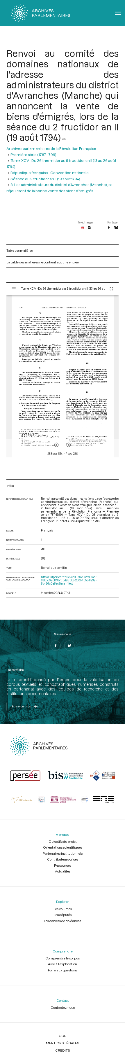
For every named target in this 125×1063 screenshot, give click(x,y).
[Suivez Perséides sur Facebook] (55, 645)
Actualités (62, 871)
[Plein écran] (111, 289)
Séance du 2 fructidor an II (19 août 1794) (45, 178)
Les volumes (62, 909)
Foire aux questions (62, 970)
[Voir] (64, 137)
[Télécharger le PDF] (82, 228)
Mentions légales (62, 1043)
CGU (62, 1036)
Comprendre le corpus (62, 958)
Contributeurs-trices (62, 859)
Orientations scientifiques (62, 847)
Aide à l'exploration (62, 964)
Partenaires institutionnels (63, 853)
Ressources (62, 865)
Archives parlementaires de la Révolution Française (51, 148)
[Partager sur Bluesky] (116, 228)
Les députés (63, 915)
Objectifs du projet (63, 841)
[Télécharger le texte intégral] (89, 228)
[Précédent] (56, 445)
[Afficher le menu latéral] (14, 289)
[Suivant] (69, 445)
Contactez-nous (63, 1007)
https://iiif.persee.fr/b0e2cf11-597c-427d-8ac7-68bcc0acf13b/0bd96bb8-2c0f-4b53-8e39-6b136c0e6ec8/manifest (69, 580)
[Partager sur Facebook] (109, 228)
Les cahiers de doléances (62, 921)
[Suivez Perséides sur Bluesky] (69, 645)
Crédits (62, 1050)
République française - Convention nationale (49, 172)
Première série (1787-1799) (33, 154)
